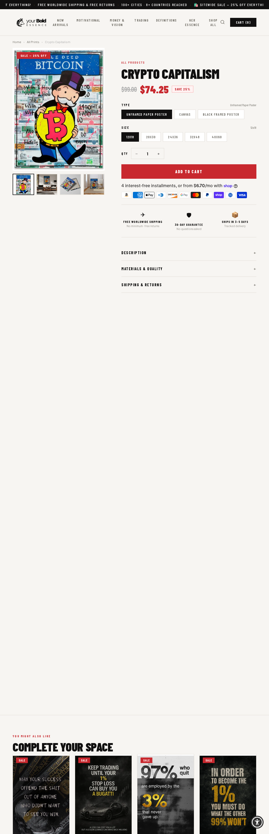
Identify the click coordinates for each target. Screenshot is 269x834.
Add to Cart (189, 171)
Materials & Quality (188, 268)
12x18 (130, 137)
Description (188, 252)
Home (17, 42)
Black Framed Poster (221, 114)
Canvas (185, 114)
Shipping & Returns (188, 285)
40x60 (217, 137)
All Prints (33, 42)
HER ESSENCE (192, 22)
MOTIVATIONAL (88, 20)
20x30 (151, 137)
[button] (23, 184)
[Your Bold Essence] (32, 22)
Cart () (243, 22)
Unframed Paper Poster (146, 114)
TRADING (141, 20)
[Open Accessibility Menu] (257, 822)
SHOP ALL (213, 22)
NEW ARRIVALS (60, 22)
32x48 (195, 137)
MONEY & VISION (117, 22)
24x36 (173, 137)
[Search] (222, 22)
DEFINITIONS (166, 20)
